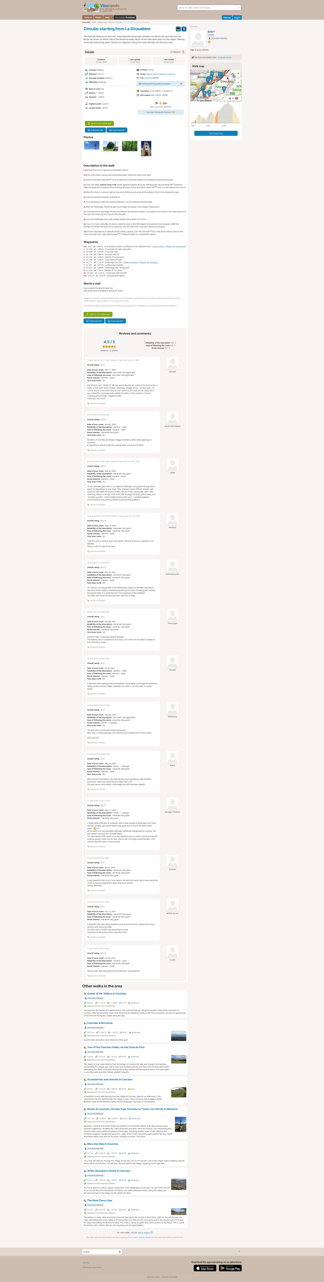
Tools (87, 17)
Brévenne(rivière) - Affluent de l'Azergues (140, 262)
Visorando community (92, 1267)
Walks (98, 17)
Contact (86, 1263)
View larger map (216, 133)
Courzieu (148, 78)
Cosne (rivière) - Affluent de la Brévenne (169, 246)
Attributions (195, 100)
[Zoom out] (238, 78)
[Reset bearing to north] (238, 82)
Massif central (152, 74)
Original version (225, 57)
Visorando (86, 22)
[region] (216, 85)
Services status (153, 1277)
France (151, 69)
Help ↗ (108, 17)
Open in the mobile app (101, 123)
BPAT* (211, 31)
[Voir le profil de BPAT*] (198, 38)
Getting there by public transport (156, 84)
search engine (144, 1232)
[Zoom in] (238, 73)
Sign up (227, 17)
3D (235, 98)
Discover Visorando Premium (159, 112)
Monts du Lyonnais (167, 74)
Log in (237, 17)
